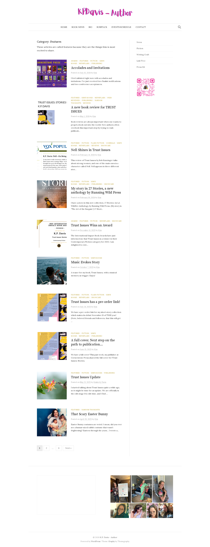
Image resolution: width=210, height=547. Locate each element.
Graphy (111, 541)
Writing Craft (143, 54)
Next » (68, 448)
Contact (141, 27)
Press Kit (141, 67)
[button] (120, 489)
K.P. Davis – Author (108, 537)
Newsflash (84, 63)
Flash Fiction (97, 143)
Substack (102, 27)
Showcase (105, 145)
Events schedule (121, 27)
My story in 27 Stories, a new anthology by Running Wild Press (96, 190)
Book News (78, 27)
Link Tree (141, 61)
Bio (90, 27)
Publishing (97, 63)
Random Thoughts (91, 410)
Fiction (93, 61)
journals (110, 143)
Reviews (87, 103)
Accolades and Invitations (90, 68)
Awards (74, 61)
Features (84, 61)
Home (64, 27)
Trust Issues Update (86, 377)
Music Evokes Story (85, 262)
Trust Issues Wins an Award (91, 225)
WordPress (95, 541)
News (139, 42)
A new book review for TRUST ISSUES (93, 109)
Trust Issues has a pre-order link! (95, 302)
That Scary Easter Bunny (89, 414)
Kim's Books (87, 98)
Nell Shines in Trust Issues (90, 150)
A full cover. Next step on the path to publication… (93, 342)
